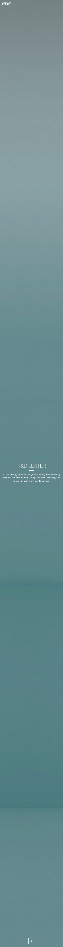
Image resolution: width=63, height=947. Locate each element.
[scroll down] (31, 941)
